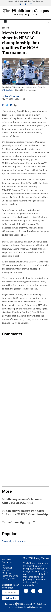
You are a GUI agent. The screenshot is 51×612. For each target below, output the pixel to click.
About (10, 1)
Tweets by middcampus (14, 541)
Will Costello (7, 90)
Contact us (7, 562)
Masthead (23, 1)
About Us (6, 559)
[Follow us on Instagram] (40, 590)
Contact (16, 1)
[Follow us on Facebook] (33, 590)
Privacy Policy (9, 578)
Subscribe (39, 1)
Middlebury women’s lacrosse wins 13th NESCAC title (22, 500)
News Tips (31, 1)
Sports (5, 28)
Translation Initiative (7, 569)
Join (4, 565)
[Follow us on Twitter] (26, 590)
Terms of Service (10, 576)
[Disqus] (25, 370)
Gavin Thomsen (12, 96)
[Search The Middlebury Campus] (48, 22)
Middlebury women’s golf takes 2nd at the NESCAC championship (25, 512)
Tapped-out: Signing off (18, 522)
